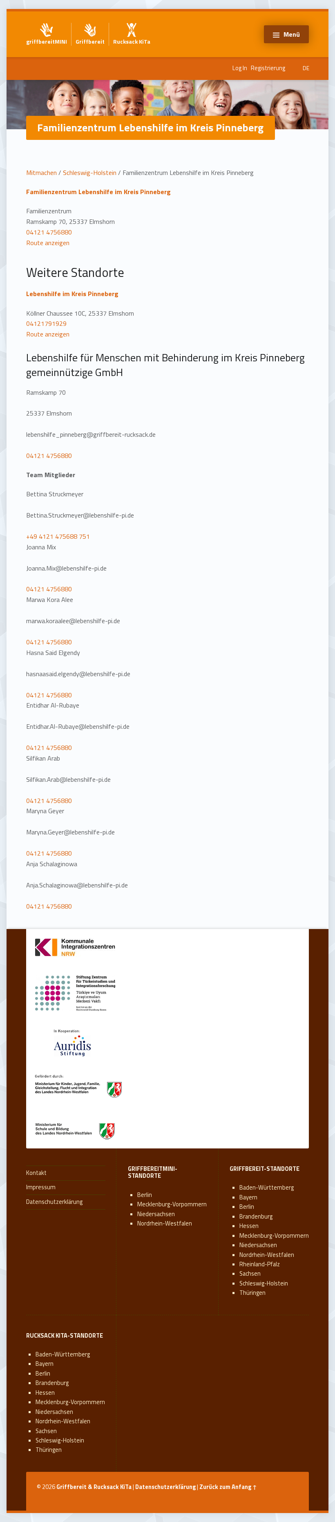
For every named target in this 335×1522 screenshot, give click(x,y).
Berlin (144, 1194)
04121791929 (46, 323)
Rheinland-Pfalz (259, 1264)
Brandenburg (255, 1216)
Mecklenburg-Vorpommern (172, 1204)
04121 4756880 (49, 232)
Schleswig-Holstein (89, 172)
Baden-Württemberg (266, 1187)
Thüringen (252, 1292)
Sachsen (250, 1273)
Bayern (248, 1197)
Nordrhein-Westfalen (164, 1223)
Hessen (249, 1225)
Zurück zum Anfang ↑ (228, 1486)
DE (306, 68)
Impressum (41, 1187)
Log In (239, 68)
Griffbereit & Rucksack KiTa (94, 1486)
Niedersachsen (156, 1214)
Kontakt (36, 1172)
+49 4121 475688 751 (58, 536)
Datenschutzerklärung (54, 1201)
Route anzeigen (47, 243)
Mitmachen (41, 172)
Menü (292, 34)
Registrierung (268, 68)
